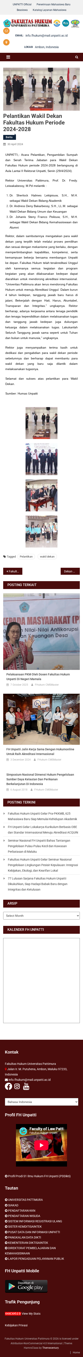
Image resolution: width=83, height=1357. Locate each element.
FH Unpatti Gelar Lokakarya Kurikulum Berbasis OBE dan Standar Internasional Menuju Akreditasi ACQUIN (43, 829)
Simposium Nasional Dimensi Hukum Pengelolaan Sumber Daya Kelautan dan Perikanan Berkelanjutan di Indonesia (40, 779)
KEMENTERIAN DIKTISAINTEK (28, 1242)
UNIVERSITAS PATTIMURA (25, 1199)
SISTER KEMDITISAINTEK (25, 1226)
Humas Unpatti (28, 393)
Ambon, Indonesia (47, 47)
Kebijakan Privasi (16, 1325)
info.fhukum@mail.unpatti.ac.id (47, 35)
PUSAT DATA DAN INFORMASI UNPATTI (34, 1232)
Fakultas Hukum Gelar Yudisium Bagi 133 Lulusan (15, 571)
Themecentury (50, 1347)
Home (76, 1352)
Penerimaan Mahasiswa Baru (53, 4)
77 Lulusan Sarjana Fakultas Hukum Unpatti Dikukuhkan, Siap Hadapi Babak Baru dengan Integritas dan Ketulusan (37, 884)
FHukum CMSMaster (47, 684)
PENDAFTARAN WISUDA (24, 1216)
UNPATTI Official (22, 4)
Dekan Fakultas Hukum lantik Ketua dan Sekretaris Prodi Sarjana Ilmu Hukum (72, 571)
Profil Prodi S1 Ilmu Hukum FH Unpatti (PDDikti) (39, 1176)
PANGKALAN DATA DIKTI (24, 1237)
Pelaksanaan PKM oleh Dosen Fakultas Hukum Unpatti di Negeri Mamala (38, 677)
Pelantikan (26, 556)
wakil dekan (47, 556)
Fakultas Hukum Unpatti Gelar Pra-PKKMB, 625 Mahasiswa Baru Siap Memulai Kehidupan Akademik (42, 816)
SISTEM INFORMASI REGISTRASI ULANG (35, 1221)
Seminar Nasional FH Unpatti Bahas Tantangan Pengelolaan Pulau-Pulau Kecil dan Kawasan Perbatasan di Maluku (39, 846)
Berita (9, 137)
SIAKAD (13, 1205)
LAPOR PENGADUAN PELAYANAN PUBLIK (36, 1258)
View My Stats (31, 1313)
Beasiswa (22, 10)
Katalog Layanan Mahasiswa (49, 10)
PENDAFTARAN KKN (21, 1210)
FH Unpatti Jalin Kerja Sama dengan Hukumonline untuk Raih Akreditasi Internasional (40, 752)
